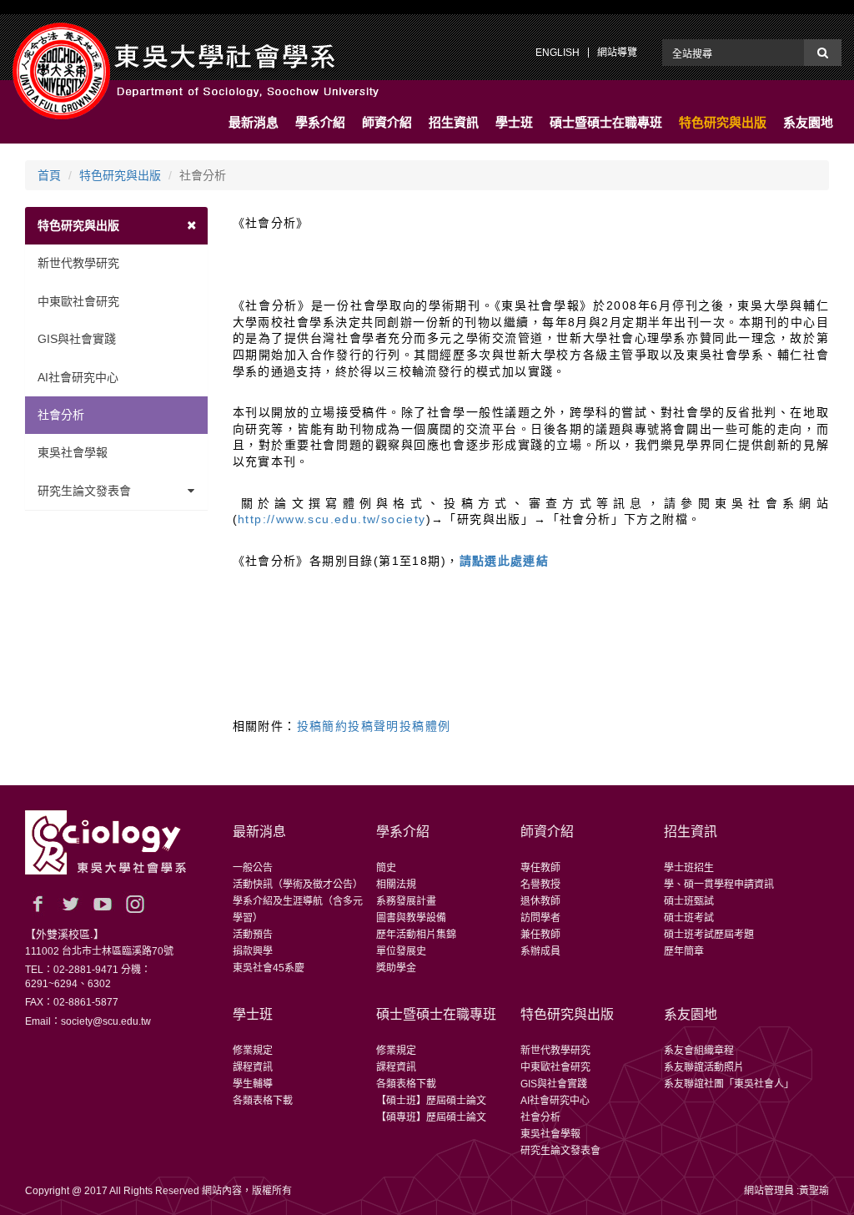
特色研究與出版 (120, 175)
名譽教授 (540, 884)
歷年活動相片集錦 (416, 934)
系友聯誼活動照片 (704, 1067)
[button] (253, 123)
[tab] (116, 226)
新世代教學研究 (78, 263)
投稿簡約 (323, 726)
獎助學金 (396, 968)
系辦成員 (540, 951)
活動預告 (253, 934)
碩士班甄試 (689, 901)
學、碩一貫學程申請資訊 (719, 884)
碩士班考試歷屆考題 (709, 934)
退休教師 (540, 901)
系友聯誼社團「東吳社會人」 (729, 1084)
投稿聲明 (373, 726)
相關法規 (396, 884)
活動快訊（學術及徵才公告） (298, 884)
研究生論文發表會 (84, 490)
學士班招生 (689, 868)
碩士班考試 (689, 918)
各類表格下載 (263, 1101)
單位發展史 (401, 951)
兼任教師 (540, 934)
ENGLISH (557, 53)
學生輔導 (253, 1084)
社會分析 (61, 414)
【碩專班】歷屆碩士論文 (431, 1117)
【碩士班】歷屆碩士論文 (431, 1101)
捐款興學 (253, 951)
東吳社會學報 (73, 452)
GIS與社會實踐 (77, 338)
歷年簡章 (684, 951)
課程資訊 (253, 1067)
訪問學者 (540, 918)
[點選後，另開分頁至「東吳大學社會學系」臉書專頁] (37, 903)
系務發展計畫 (406, 901)
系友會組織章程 (699, 1050)
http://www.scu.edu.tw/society (332, 519)
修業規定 (253, 1050)
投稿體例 (425, 726)
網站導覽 (617, 53)
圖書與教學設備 (411, 918)
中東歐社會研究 (78, 301)
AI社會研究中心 (78, 377)
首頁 (49, 175)
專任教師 (540, 868)
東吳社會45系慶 (268, 968)
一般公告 (253, 868)
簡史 (386, 868)
